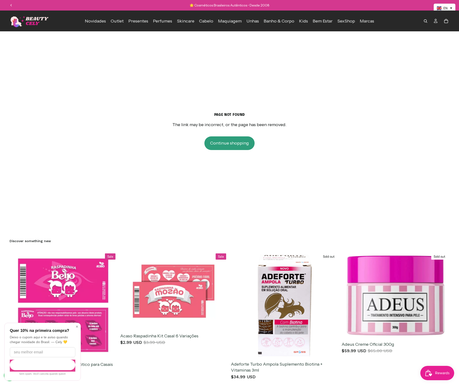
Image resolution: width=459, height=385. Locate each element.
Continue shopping (229, 143)
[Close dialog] (77, 327)
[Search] (425, 21)
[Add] (110, 352)
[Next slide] (442, 295)
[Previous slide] (11, 5)
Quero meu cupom (42, 365)
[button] (444, 8)
